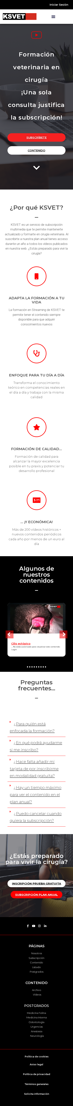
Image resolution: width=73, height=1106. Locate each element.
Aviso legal (36, 1064)
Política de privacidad (36, 1074)
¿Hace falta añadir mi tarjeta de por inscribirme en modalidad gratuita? (34, 768)
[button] (53, 16)
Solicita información (36, 1093)
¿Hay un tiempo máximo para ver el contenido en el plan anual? (35, 794)
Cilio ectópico (21, 643)
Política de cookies (36, 1056)
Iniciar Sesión (59, 4)
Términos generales (36, 1084)
